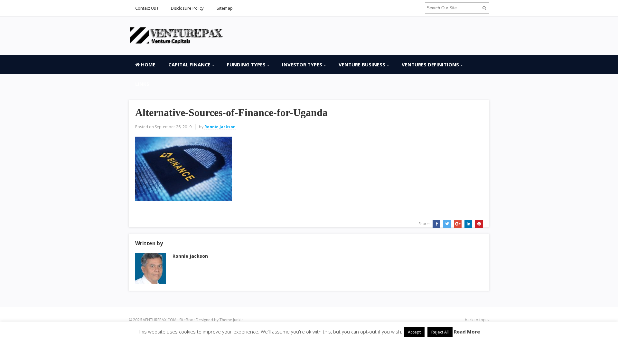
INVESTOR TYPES (302, 64)
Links (142, 84)
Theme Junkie (232, 320)
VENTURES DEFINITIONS (430, 64)
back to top (476, 320)
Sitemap (225, 8)
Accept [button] (414, 332)
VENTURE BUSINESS (362, 64)
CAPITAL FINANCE (189, 64)
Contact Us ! (146, 8)
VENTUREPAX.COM (159, 320)
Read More (467, 331)
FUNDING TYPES (246, 64)
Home (147, 64)
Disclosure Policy (187, 8)
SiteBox (186, 320)
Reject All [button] (440, 332)
